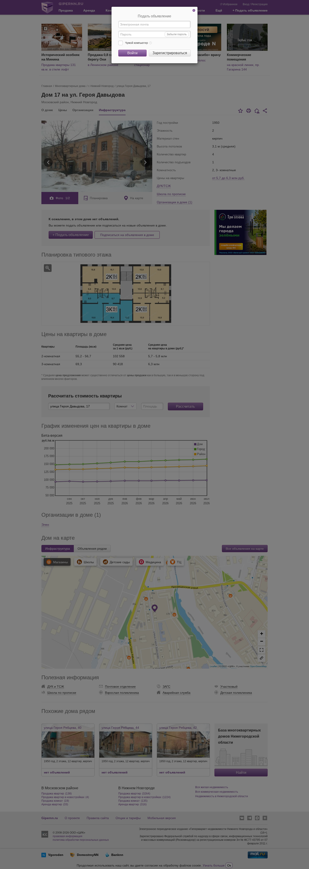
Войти (132, 53)
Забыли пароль (177, 34)
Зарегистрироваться (169, 53)
